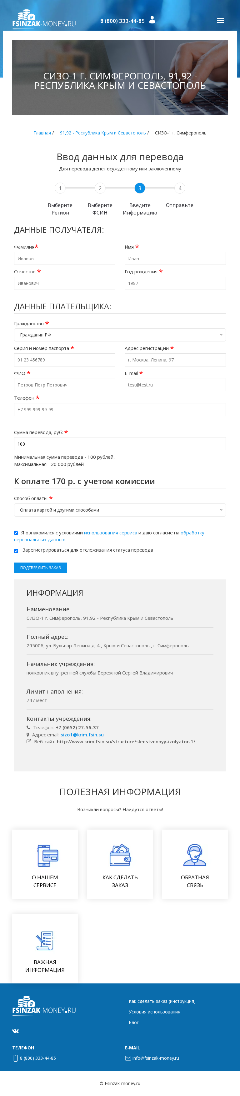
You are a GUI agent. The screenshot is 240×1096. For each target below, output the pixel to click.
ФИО (22, 373)
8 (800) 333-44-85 (122, 20)
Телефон (27, 398)
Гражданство (31, 323)
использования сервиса (110, 532)
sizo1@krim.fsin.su (82, 734)
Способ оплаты (33, 498)
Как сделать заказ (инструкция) (162, 1001)
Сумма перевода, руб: (41, 432)
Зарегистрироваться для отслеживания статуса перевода (87, 550)
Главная (42, 133)
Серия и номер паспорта (44, 348)
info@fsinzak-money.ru (155, 1058)
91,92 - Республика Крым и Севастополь (103, 133)
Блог (134, 1022)
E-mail (134, 373)
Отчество (27, 271)
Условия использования (154, 1012)
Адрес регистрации (149, 348)
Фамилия (26, 246)
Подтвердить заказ (40, 567)
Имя (132, 246)
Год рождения (144, 271)
